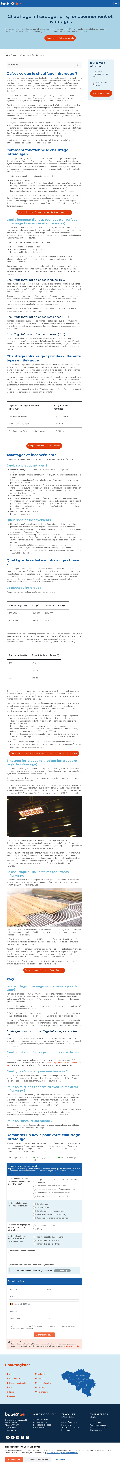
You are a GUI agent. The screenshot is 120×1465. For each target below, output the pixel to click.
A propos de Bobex (41, 1420)
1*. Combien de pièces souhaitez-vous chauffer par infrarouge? (19, 1181)
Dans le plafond (43, 1207)
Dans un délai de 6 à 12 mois (48, 1244)
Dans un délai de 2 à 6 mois (48, 1240)
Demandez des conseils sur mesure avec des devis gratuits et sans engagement (44, 753)
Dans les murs (42, 1204)
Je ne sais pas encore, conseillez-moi (52, 1196)
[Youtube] (17, 1437)
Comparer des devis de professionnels (44, 446)
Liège (11, 1392)
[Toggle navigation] (116, 3)
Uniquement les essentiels (38, 1459)
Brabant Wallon (15, 1378)
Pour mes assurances (98, 1427)
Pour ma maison (18, 55)
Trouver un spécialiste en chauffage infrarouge (44, 970)
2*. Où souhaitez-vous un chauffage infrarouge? (19, 1204)
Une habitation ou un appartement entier (53, 1193)
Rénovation (41, 1229)
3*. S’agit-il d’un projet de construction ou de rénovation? (19, 1227)
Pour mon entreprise (98, 1425)
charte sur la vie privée (71, 1346)
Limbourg (41, 1387)
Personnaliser (60, 1459)
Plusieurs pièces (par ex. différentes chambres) (56, 1189)
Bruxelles (41, 1378)
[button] (116, 3)
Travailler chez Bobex (70, 1427)
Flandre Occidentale (17, 1383)
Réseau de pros (96, 1430)
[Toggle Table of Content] (76, 65)
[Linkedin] (27, 1437)
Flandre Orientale (44, 1383)
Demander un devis (44, 1335)
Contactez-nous (39, 1427)
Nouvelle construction (46, 1226)
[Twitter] (13, 1437)
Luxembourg (43, 1392)
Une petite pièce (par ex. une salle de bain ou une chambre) (57, 1180)
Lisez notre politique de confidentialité (62, 1453)
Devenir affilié (66, 1425)
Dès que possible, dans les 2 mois (50, 1237)
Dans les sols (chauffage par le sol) (51, 1211)
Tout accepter (14, 1459)
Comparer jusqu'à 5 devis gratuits (60, 38)
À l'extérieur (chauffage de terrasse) (51, 1214)
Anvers (12, 1374)
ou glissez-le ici (34, 1270)
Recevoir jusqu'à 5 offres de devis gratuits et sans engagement (44, 212)
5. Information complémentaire (21, 1251)
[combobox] (12, 1304)
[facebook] (8, 1437)
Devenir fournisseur (69, 1422)
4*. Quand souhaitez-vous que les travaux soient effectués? (17, 1238)
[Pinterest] (22, 1437)
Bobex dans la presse (42, 1425)
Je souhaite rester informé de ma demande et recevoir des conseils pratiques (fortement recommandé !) (43, 1327)
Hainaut (12, 1387)
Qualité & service (40, 1422)
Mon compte (66, 1430)
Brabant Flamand (45, 1374)
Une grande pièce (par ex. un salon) (51, 1186)
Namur (12, 1396)
